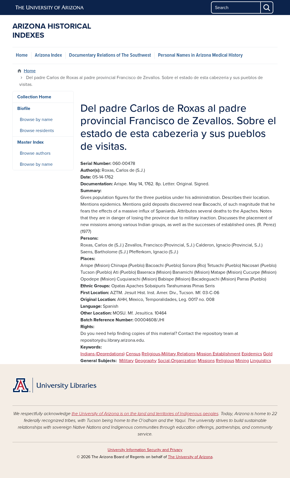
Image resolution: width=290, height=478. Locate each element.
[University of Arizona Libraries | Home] (54, 385)
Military (126, 361)
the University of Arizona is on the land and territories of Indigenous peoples (145, 414)
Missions (206, 361)
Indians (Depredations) (102, 354)
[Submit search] (267, 7)
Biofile (23, 108)
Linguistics (260, 361)
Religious (225, 361)
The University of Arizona (190, 456)
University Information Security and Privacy (145, 449)
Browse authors (35, 153)
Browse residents (37, 130)
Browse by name (36, 119)
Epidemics (252, 354)
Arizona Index (48, 55)
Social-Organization (177, 361)
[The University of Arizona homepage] (50, 8)
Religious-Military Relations (168, 354)
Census (133, 354)
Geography (146, 361)
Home (22, 55)
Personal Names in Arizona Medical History (200, 55)
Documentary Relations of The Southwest (110, 55)
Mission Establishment (218, 354)
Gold (267, 354)
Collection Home (34, 97)
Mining (242, 361)
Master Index (30, 142)
